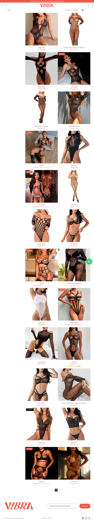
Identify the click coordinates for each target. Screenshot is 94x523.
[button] (76, 10)
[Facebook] (83, 518)
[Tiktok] (89, 518)
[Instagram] (86, 518)
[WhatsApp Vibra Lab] (89, 261)
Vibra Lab (10, 518)
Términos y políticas (47, 518)
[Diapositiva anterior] (28, 29)
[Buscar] (6, 5)
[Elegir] (55, 42)
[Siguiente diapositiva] (55, 29)
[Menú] (2, 5)
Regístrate (85, 506)
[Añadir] (87, 42)
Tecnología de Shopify (18, 518)
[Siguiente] (62, 490)
